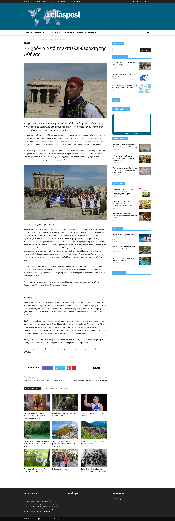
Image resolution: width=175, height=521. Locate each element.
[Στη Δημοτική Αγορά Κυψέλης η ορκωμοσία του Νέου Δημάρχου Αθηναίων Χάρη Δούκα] (37, 402)
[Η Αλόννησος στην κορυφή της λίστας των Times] (145, 261)
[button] (148, 32)
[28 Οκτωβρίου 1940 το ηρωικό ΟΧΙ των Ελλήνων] (145, 66)
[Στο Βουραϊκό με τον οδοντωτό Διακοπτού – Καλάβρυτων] (145, 250)
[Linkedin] (145, 1)
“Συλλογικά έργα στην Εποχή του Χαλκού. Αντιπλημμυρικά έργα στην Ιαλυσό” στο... (124, 170)
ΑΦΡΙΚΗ (63, 1)
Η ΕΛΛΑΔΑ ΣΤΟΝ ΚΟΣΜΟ (87, 33)
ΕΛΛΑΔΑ (37, 1)
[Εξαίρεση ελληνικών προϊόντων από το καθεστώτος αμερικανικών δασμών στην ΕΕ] (145, 204)
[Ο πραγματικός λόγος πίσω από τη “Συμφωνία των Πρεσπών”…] (145, 88)
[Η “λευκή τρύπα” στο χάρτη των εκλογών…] (145, 77)
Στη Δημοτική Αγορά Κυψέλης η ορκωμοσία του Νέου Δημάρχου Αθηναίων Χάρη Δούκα (35, 416)
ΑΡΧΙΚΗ (29, 33)
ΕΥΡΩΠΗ (44, 1)
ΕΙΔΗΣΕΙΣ (38, 33)
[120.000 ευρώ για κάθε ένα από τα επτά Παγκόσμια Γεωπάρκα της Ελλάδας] (37, 430)
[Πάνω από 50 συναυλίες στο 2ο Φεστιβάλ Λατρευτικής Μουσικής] (145, 148)
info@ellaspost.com (119, 499)
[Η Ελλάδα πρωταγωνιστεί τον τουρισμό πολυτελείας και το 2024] (145, 238)
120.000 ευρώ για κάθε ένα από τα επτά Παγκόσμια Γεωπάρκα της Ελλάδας (36, 443)
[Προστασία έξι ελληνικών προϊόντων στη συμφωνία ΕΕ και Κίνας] (145, 216)
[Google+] (137, 1)
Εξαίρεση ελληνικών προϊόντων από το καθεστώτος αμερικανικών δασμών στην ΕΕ (124, 203)
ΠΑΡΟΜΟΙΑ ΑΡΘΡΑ (32, 389)
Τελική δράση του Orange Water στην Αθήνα (89, 380)
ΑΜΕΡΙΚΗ (54, 1)
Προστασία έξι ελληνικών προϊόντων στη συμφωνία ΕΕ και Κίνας (124, 215)
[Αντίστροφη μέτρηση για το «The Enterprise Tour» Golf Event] (37, 458)
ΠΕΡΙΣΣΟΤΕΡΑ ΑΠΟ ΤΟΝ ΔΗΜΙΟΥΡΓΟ (57, 389)
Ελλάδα (27, 42)
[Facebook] (133, 1)
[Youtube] (149, 1)
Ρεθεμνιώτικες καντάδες (60, 469)
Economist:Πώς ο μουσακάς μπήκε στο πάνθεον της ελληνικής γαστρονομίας (123, 191)
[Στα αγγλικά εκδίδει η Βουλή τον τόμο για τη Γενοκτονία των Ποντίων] (94, 458)
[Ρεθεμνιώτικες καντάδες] (65, 458)
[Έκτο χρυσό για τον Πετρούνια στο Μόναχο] (94, 402)
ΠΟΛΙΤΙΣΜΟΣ (53, 33)
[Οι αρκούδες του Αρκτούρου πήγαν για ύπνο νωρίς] (65, 402)
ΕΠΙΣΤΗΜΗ (67, 33)
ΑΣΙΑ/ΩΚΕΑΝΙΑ (74, 1)
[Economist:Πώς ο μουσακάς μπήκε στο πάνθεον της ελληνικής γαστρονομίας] (145, 192)
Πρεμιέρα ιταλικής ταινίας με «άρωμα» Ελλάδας (43, 380)
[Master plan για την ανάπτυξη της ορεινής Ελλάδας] (94, 430)
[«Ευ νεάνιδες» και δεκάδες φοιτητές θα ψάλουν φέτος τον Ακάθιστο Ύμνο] (145, 159)
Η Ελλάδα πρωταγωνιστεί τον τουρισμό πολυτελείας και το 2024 (123, 237)
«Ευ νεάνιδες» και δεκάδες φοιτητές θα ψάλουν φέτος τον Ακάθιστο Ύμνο (123, 158)
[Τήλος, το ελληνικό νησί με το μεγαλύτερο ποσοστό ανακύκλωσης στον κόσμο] (65, 430)
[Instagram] (141, 1)
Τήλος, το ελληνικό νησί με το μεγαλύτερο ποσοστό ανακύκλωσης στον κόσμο (64, 443)
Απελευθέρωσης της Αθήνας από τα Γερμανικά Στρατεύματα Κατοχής (72, 141)
